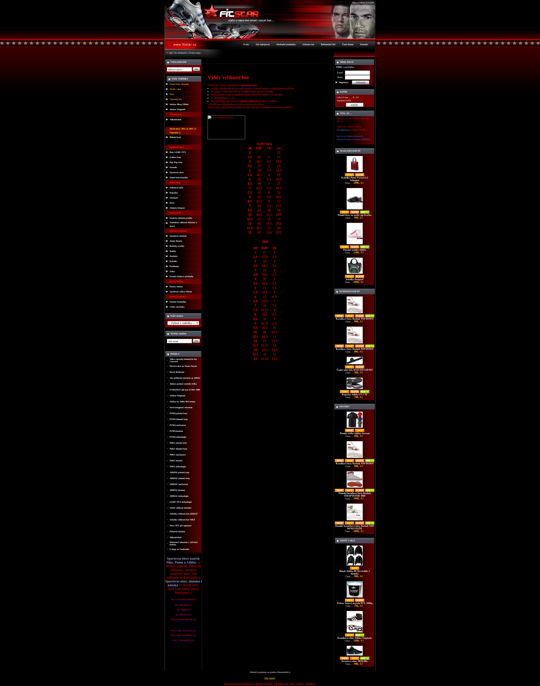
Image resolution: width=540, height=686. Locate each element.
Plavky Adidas (176, 286)
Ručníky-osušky (177, 246)
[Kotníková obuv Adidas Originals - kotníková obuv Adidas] (355, 632)
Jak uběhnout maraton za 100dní (185, 378)
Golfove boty (175, 157)
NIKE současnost (177, 455)
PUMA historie (176, 431)
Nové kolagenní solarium (181, 407)
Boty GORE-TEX (178, 152)
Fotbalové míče (176, 187)
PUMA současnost (178, 425)
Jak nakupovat (263, 44)
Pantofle (173, 167)
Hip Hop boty (176, 162)
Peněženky (174, 266)
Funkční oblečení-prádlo (181, 218)
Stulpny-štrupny (177, 208)
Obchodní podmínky (286, 44)
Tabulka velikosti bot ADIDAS (184, 514)
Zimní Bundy (176, 241)
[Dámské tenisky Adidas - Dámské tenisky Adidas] (355, 244)
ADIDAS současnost (179, 484)
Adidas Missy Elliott (179, 104)
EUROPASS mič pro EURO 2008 (185, 390)
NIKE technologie (178, 466)
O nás (246, 44)
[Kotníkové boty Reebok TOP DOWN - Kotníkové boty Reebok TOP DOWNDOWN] (355, 313)
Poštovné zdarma (177, 531)
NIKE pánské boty (178, 443)
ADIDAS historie (177, 490)
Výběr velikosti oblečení (180, 508)
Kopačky (174, 193)
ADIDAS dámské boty (180, 478)
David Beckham (177, 372)
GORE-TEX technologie (181, 502)
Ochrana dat (308, 44)
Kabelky (173, 261)
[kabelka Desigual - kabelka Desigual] (355, 273)
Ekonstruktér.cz (283, 672)
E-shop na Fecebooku (179, 549)
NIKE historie (176, 460)
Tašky (172, 271)
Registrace (343, 82)
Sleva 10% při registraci (181, 525)
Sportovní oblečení (178, 236)
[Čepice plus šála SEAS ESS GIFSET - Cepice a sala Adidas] (355, 364)
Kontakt (364, 44)
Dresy (172, 203)
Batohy (173, 251)
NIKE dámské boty (178, 449)
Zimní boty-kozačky (179, 177)
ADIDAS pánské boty (179, 472)
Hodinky (174, 256)
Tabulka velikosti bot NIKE (182, 520)
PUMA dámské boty (179, 419)
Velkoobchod (175, 119)
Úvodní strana (194, 53)
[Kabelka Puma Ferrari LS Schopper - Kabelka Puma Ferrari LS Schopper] (355, 172)
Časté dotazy (348, 44)
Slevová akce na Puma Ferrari (183, 366)
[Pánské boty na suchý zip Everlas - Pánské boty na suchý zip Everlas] (355, 209)
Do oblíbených (180, 53)
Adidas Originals (177, 109)
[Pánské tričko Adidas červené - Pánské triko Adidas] (355, 427)
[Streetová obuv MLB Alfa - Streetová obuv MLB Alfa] (355, 655)
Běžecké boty (175, 137)
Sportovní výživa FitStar (181, 291)
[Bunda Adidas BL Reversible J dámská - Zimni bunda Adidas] (355, 565)
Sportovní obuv (177, 172)
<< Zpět (169, 53)
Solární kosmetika (178, 302)
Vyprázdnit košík (344, 100)
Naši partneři (269, 678)
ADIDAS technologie (179, 496)
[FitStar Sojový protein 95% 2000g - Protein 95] (355, 597)
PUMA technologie (178, 437)
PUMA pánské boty (178, 413)
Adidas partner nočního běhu (183, 384)
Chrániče (174, 198)
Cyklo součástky (177, 307)
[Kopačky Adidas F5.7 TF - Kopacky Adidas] (355, 389)
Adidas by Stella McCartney (182, 401)
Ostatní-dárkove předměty (181, 276)
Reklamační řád (328, 44)
